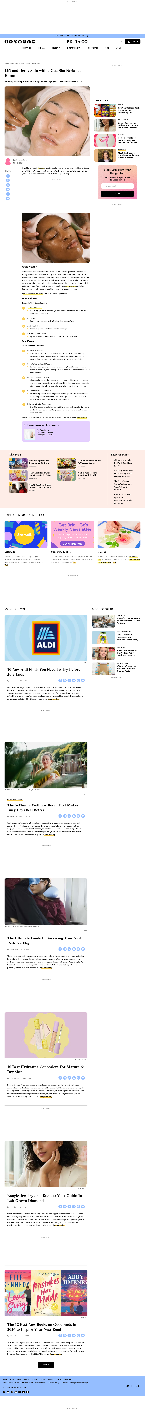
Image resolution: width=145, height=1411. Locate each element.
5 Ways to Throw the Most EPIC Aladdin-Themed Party (126, 668)
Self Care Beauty (17, 63)
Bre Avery (13, 681)
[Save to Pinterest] (8, 180)
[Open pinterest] (11, 41)
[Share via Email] (8, 189)
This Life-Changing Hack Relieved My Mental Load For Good (128, 620)
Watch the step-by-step (32, 294)
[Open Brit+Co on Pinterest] (8, 1392)
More (118, 48)
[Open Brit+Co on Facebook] (4, 1392)
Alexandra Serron (21, 160)
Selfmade (10, 551)
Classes (102, 551)
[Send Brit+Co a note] (33, 41)
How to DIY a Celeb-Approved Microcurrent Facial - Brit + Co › (123, 499)
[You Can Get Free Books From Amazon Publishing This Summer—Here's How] (105, 110)
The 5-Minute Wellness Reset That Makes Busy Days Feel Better (42, 807)
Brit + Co (13, 1207)
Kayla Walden (14, 1078)
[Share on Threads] (8, 194)
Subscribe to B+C (61, 551)
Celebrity (56, 48)
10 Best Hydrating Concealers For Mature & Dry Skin (45, 1069)
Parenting (121, 615)
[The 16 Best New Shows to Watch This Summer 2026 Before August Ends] (18, 487)
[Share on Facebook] (8, 176)
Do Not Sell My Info (64, 1379)
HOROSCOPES (92, 48)
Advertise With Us (23, 1379)
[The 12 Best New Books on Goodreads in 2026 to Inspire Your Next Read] (46, 1293)
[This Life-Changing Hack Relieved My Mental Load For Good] (103, 621)
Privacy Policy (54, 1383)
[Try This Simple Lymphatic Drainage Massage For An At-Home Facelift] (29, 434)
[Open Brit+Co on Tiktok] (23, 1392)
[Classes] (119, 534)
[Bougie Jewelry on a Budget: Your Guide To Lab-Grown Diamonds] (105, 125)
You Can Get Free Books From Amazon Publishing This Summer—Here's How (129, 110)
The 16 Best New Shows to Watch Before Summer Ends (41, 486)
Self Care (41, 48)
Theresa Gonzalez (16, 816)
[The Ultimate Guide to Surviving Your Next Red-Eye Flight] (46, 902)
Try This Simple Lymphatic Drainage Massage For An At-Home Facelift (45, 432)
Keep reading (53, 699)
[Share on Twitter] (8, 185)
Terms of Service (40, 1383)
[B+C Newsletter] (72, 534)
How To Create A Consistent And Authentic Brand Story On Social (127, 637)
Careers (43, 1379)
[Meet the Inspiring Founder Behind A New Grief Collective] (105, 155)
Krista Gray (14, 950)
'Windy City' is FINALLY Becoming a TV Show (40, 462)
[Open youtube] (20, 41)
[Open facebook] (6, 41)
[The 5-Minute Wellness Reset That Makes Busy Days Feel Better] (46, 765)
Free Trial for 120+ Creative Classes (70, 36)
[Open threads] (24, 41)
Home (7, 63)
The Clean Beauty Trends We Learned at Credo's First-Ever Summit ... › (123, 485)
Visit (6, 565)
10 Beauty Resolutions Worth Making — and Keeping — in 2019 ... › (123, 473)
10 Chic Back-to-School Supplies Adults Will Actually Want (88, 474)
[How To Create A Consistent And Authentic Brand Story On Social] (103, 637)
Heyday (41, 168)
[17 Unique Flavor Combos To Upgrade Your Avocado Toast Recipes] (66, 463)
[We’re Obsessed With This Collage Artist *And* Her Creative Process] (103, 653)
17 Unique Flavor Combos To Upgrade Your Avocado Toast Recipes (89, 462)
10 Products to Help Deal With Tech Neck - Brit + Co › (123, 463)
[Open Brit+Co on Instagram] (12, 1392)
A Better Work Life (124, 632)
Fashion (121, 135)
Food (106, 48)
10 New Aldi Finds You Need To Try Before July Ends (43, 672)
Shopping (26, 48)
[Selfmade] (26, 534)
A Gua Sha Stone (34, 308)
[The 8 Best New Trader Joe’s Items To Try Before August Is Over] (18, 475)
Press (12, 1379)
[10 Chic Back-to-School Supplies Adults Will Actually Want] (66, 475)
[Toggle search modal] (121, 41)
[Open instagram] (15, 41)
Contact (51, 1379)
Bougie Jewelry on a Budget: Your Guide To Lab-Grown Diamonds (128, 125)
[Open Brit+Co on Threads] (19, 1392)
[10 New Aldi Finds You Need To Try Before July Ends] (46, 638)
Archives (65, 1383)
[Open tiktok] (29, 41)
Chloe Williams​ (15, 1336)
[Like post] (8, 198)
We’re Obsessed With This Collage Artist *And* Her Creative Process (127, 653)
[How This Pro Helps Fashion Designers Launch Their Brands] (105, 140)
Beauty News (123, 120)
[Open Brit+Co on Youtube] (15, 1392)
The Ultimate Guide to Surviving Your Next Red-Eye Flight (44, 940)
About (5, 1379)
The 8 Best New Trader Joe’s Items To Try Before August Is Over (40, 474)
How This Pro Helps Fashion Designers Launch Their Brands (127, 140)
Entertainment (73, 48)
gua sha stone (70, 286)
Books (120, 105)
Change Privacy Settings (79, 1383)
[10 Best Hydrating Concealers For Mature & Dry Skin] (46, 1036)
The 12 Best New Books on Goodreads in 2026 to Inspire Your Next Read (41, 1327)
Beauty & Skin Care (33, 63)
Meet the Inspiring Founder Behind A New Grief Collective (128, 155)
